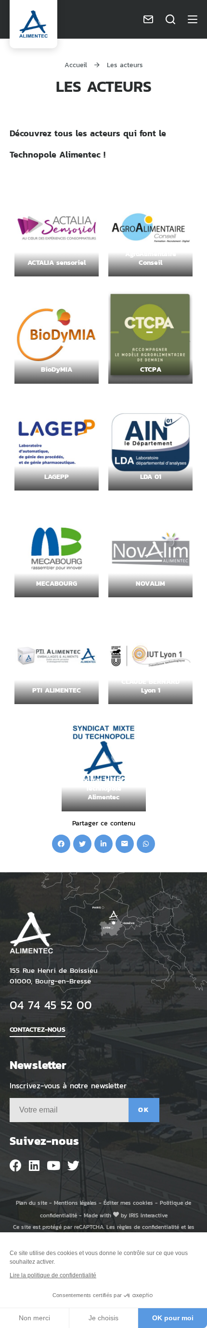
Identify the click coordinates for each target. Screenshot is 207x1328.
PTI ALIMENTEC (56, 690)
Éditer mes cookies (128, 1202)
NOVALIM (150, 583)
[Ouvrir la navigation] (192, 19)
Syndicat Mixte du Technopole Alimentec (103, 788)
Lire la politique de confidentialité (53, 1275)
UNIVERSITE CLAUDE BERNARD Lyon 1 (150, 681)
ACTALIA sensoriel (56, 262)
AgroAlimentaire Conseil (150, 257)
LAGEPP (56, 476)
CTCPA (150, 369)
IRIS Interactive (148, 1215)
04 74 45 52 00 (51, 1004)
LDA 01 (150, 476)
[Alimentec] (33, 24)
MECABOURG (56, 583)
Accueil (76, 64)
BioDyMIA (56, 369)
